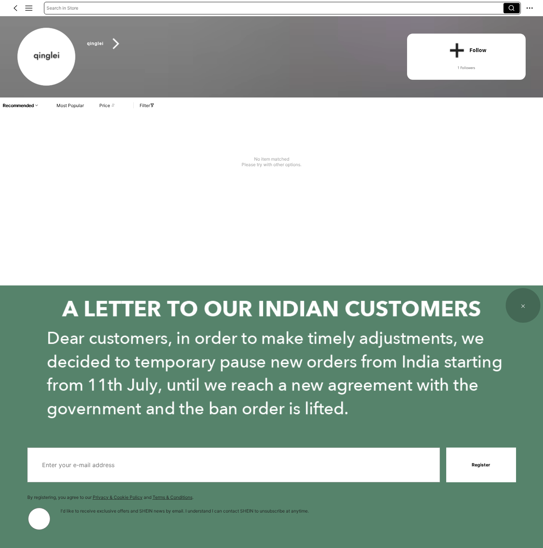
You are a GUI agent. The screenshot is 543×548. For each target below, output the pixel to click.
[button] (15, 8)
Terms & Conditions (172, 497)
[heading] (238, 43)
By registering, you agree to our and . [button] (110, 497)
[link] (47, 57)
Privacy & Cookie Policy (118, 497)
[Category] (28, 8)
